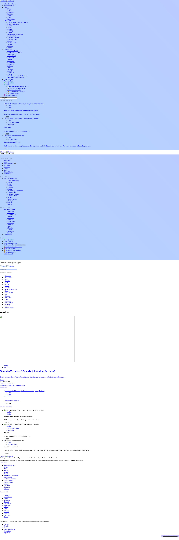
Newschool (10, 57)
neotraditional (8, 277)
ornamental (8, 301)
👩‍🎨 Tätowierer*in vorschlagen (16, 91)
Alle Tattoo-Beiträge (9, 209)
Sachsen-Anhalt (12, 42)
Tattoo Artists (7, 20)
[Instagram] (0, 261)
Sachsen (9, 41)
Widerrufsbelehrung (9, 529)
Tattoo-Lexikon (8, 81)
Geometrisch (11, 62)
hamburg (7, 286)
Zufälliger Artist (8, 254)
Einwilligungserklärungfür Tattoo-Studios (14, 244)
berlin (6, 279)
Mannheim (10, 124)
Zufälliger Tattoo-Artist (14, 90)
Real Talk (6, 367)
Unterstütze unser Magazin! (10, 262)
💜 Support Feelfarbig (10, 95)
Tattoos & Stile (8, 49)
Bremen (9, 29)
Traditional (10, 54)
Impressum (7, 532)
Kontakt (6, 526)
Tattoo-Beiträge (13, 51)
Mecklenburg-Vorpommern (15, 34)
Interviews (10, 14)
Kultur (9, 15)
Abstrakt (9, 71)
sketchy (7, 291)
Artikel (9, 10)
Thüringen (10, 44)
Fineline (9, 59)
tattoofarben (8, 297)
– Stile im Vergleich (17, 76)
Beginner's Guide (12, 139)
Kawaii (9, 74)
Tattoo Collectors (8, 79)
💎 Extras (7, 84)
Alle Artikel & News (9, 4)
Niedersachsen (11, 36)
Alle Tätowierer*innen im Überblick (17, 22)
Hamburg (10, 31)
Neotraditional (11, 56)
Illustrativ (10, 69)
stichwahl (7, 296)
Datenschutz (7, 531)
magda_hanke (9, 292)
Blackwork (10, 61)
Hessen (9, 32)
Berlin (9, 27)
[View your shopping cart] (0, 264)
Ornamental (10, 64)
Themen (6, 7)
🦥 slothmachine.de (13, 93)
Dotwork (10, 219)
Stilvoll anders (8, 234)
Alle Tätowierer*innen (10, 178)
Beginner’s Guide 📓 (10, 163)
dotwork (7, 284)
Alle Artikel (7, 160)
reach (6, 299)
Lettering (10, 66)
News (9, 9)
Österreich (10, 46)
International (11, 19)
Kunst (9, 17)
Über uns (6, 524)
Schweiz (9, 47)
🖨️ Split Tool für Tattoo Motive (16, 88)
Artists (9, 120)
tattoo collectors (9, 307)
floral (6, 282)
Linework (7, 306)
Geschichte (10, 12)
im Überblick (14, 52)
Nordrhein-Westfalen (13, 37)
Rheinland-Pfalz (12, 39)
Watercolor (10, 72)
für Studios (17, 86)
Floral (9, 67)
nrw (6, 294)
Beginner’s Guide (9, 5)
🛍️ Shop (8, 83)
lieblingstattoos (9, 302)
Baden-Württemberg (13, 24)
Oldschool (8, 304)
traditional (7, 287)
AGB (5, 527)
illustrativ (7, 281)
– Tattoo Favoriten (15, 77)
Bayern (9, 26)
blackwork (8, 276)
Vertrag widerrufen (170, 536)
